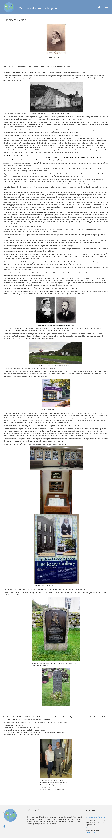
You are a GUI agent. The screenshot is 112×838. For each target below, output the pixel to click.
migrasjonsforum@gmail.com (96, 817)
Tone (61, 57)
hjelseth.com (90, 832)
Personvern (90, 828)
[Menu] (106, 7)
